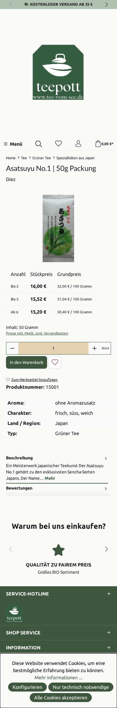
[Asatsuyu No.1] (58, 228)
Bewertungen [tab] (19, 488)
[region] (58, 228)
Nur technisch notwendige (81, 687)
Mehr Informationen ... (58, 677)
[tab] (57, 468)
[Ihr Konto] (78, 144)
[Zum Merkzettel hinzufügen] (55, 362)
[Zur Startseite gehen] (58, 72)
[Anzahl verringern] (12, 348)
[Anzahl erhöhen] (94, 348)
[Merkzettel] (58, 144)
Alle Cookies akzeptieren (60, 697)
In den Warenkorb (26, 362)
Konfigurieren (27, 687)
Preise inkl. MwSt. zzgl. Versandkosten (37, 333)
